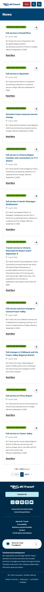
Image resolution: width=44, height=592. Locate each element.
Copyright (34, 579)
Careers (22, 530)
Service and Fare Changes (16, 27)
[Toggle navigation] (39, 4)
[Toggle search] (33, 4)
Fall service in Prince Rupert (19, 396)
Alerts (26, 4)
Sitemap (23, 582)
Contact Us (22, 494)
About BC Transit (22, 521)
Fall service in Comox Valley (19, 433)
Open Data (24, 579)
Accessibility (22, 524)
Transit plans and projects (22, 533)
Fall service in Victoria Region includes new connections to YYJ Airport (22, 158)
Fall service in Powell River (18, 33)
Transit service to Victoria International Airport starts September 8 (18, 251)
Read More (10, 55)
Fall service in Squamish (17, 74)
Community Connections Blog (22, 509)
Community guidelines (22, 512)
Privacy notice (12, 579)
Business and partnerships (22, 527)
